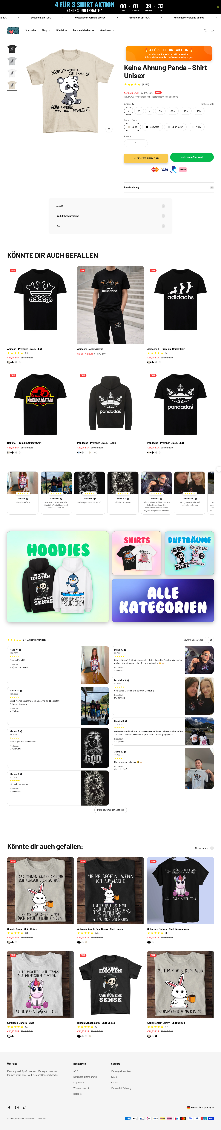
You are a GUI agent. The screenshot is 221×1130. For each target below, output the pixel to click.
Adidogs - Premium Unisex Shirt (24, 349)
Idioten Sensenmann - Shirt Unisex (96, 1022)
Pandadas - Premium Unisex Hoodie (96, 443)
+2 (95, 452)
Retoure (77, 1093)
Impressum (79, 1082)
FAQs (114, 1076)
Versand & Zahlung (121, 1088)
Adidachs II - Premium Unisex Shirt (166, 349)
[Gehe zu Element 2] (12, 61)
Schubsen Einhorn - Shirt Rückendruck (168, 929)
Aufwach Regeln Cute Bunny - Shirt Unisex (100, 929)
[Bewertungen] (22, 483)
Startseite (30, 30)
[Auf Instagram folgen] (17, 1108)
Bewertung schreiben (193, 640)
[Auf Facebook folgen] (9, 1108)
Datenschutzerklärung (85, 1076)
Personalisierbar (82, 30)
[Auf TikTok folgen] (25, 1108)
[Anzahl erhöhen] (143, 143)
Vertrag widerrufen (121, 1071)
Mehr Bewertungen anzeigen (110, 810)
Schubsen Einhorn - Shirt (20, 1022)
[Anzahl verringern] (128, 143)
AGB (75, 1071)
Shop (44, 30)
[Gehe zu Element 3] (12, 73)
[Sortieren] (211, 640)
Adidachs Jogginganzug (90, 349)
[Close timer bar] (218, 7)
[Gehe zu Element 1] (12, 49)
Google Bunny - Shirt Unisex (22, 929)
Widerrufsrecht (81, 1088)
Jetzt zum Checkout (192, 157)
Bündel (60, 30)
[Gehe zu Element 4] (12, 85)
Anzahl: (128, 136)
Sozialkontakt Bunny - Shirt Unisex (166, 1022)
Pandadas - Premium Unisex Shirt (165, 443)
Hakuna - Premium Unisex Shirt (24, 443)
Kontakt (115, 1082)
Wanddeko (105, 30)
